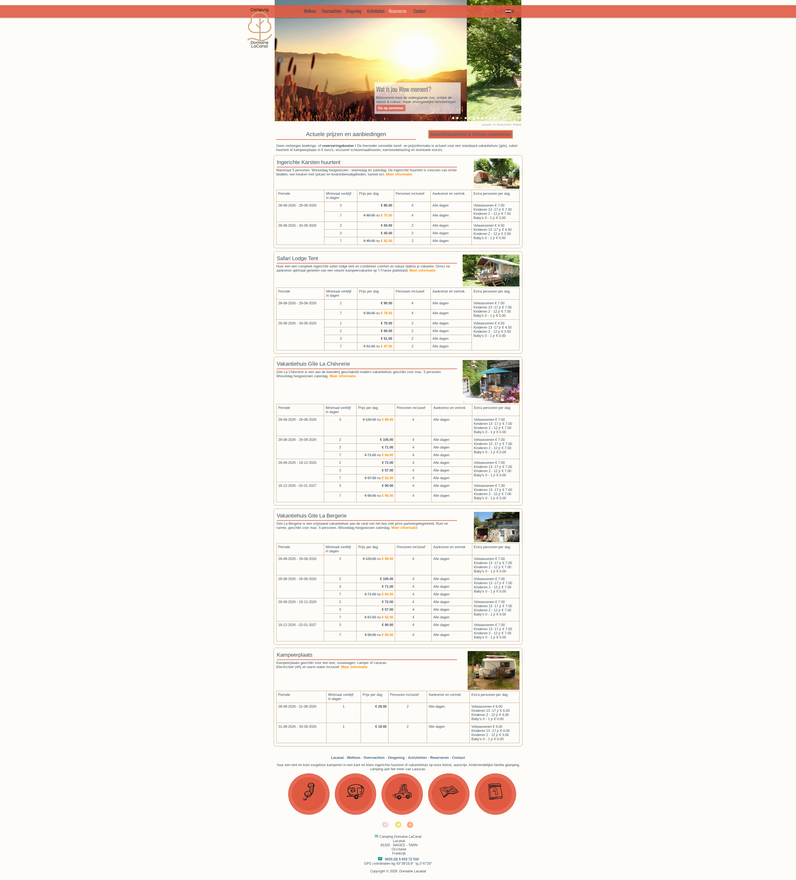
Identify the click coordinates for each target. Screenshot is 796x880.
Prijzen (517, 124)
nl (494, 124)
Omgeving (354, 10)
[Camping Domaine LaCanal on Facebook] (386, 827)
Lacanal (486, 124)
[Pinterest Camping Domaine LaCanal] (410, 827)
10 (490, 118)
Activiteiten (376, 10)
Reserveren (504, 124)
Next (516, 60)
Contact (420, 10)
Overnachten (332, 10)
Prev (280, 60)
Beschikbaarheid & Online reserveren (471, 134)
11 (495, 118)
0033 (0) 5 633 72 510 (402, 859)
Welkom (310, 10)
